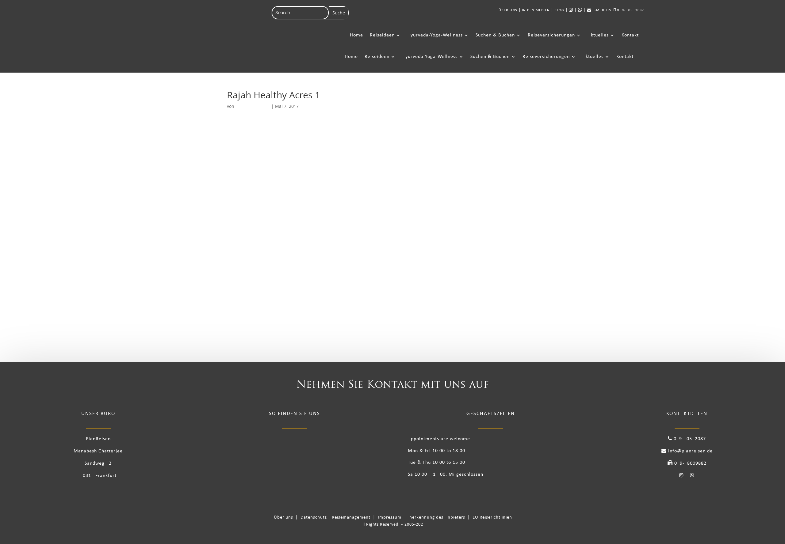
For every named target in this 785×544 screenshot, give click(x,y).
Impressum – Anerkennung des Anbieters (422, 517)
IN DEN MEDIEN (536, 10)
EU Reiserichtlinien (492, 517)
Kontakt (630, 35)
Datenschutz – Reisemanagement (337, 517)
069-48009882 (689, 463)
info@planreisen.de (690, 451)
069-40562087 (630, 10)
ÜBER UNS (508, 10)
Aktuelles (598, 35)
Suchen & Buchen (495, 35)
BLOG (559, 10)
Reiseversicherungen (551, 35)
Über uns (285, 517)
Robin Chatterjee (253, 106)
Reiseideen (382, 35)
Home (356, 35)
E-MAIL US (601, 10)
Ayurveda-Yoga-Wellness (435, 35)
